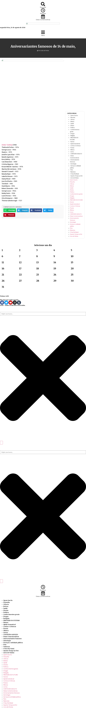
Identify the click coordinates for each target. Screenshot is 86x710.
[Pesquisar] (43, 4)
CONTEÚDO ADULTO (76, 154)
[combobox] (43, 314)
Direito (72, 125)
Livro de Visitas (74, 178)
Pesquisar (43, 7)
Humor (72, 141)
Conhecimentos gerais (76, 194)
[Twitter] (6, 302)
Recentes (43, 13)
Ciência (72, 119)
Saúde (72, 123)
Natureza (73, 172)
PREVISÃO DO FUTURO (76, 200)
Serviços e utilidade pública (13, 642)
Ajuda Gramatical (75, 143)
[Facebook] (2, 302)
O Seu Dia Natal (74, 174)
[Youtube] (10, 302)
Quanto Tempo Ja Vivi (76, 176)
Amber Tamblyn (7, 145)
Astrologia (73, 164)
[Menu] (43, 32)
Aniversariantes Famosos (12, 638)
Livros (72, 151)
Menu (43, 35)
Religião (72, 135)
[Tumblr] (19, 302)
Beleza (72, 121)
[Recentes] (43, 10)
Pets (71, 170)
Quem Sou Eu (74, 115)
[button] (9, 210)
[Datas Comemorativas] (43, 16)
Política (72, 127)
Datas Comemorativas (43, 19)
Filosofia (72, 117)
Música (72, 149)
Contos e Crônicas (75, 145)
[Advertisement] (74, 84)
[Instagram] (15, 302)
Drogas (72, 133)
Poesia (72, 147)
